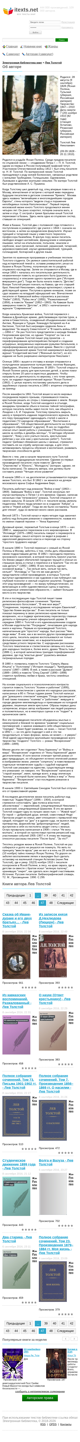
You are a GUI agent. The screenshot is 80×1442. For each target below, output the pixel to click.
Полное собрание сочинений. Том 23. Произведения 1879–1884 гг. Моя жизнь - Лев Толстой (56, 1245)
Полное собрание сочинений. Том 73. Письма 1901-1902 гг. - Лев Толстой (19, 1081)
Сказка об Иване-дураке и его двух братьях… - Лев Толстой (17, 920)
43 (7, 902)
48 (51, 902)
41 (63, 895)
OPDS (53, 1424)
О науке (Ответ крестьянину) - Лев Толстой (55, 999)
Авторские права (40, 1398)
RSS (43, 1424)
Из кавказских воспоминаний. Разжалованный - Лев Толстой (16, 1001)
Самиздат (13, 54)
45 (24, 902)
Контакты (65, 1424)
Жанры (53, 46)
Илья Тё (28, 1355)
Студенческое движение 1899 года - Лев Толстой (19, 1164)
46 (33, 902)
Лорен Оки (73, 1355)
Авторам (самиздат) (39, 54)
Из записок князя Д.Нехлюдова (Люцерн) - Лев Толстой (53, 920)
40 (54, 895)
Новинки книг (33, 46)
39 (46, 895)
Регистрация (68, 22)
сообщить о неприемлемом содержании (40, 1391)
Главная (12, 46)
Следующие (65, 902)
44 (16, 902)
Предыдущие (16, 895)
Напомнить (67, 27)
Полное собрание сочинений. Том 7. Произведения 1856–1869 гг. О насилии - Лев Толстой (56, 1083)
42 (71, 895)
